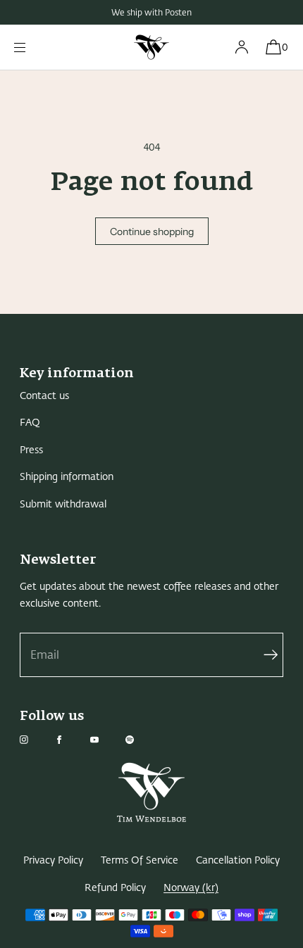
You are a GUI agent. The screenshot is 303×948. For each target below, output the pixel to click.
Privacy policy (53, 860)
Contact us (44, 396)
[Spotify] (140, 739)
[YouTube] (105, 739)
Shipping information (66, 477)
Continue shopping (152, 231)
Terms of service (139, 860)
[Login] (241, 47)
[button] (272, 47)
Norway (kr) (190, 888)
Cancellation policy (238, 860)
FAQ (30, 422)
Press (31, 450)
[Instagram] (35, 739)
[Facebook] (70, 739)
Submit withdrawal (63, 504)
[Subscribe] (265, 655)
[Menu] (31, 47)
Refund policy (115, 888)
